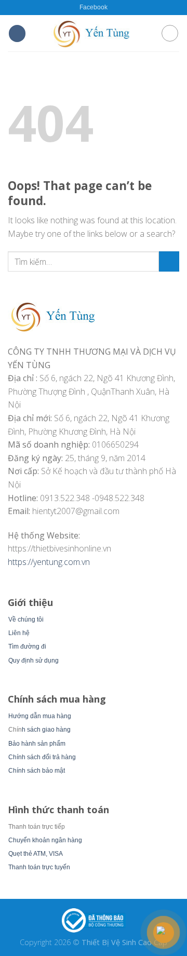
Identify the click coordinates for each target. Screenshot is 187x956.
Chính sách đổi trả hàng (42, 757)
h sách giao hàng (46, 729)
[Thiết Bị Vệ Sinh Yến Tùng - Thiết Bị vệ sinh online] (93, 33)
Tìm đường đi (27, 646)
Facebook (93, 7)
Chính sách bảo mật (36, 770)
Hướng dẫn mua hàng (39, 716)
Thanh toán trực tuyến (39, 867)
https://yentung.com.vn (49, 562)
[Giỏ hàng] (170, 33)
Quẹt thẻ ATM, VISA (35, 853)
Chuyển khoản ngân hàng (45, 840)
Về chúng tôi (26, 619)
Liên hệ (19, 633)
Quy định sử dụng (33, 660)
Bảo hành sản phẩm (36, 743)
